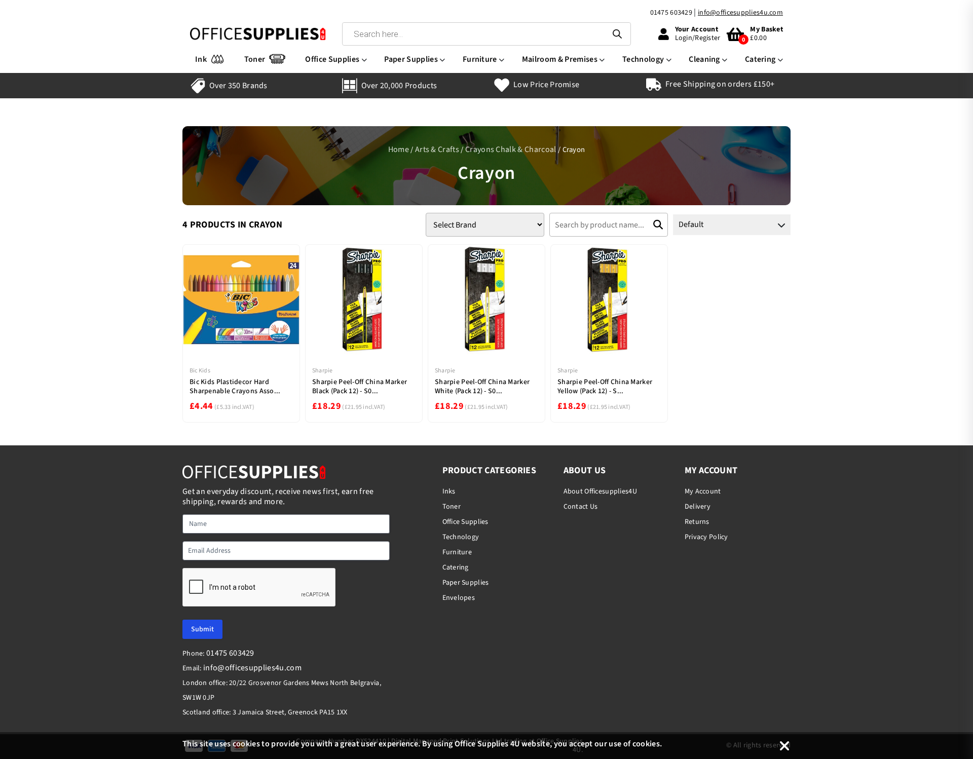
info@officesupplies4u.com (740, 13)
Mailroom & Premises (559, 59)
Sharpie (322, 370)
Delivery (697, 507)
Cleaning (704, 59)
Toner (255, 59)
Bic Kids (200, 370)
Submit (202, 629)
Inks (449, 491)
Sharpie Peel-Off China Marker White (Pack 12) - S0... (482, 386)
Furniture (480, 59)
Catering (760, 59)
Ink (201, 59)
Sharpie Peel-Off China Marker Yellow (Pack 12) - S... (604, 386)
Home (398, 149)
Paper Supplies (410, 59)
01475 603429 (671, 13)
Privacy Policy (706, 537)
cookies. (647, 743)
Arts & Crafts (437, 149)
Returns (697, 522)
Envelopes (458, 598)
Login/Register (698, 38)
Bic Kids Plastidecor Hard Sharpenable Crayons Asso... (235, 386)
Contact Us (581, 507)
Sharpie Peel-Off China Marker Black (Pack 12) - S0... (359, 386)
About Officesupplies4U (600, 491)
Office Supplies (332, 59)
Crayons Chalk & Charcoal (510, 149)
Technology (643, 59)
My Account (703, 491)
